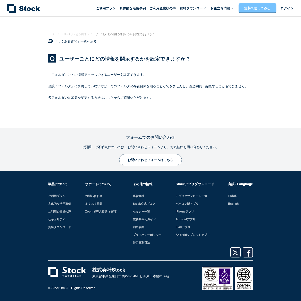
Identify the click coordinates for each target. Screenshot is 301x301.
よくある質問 (93, 203)
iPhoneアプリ (185, 211)
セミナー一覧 (141, 211)
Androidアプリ (186, 219)
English (233, 203)
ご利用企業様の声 (163, 8)
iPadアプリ (183, 227)
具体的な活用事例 (133, 8)
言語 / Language (240, 183)
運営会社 (138, 196)
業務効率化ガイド (144, 219)
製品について (58, 183)
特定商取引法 (141, 242)
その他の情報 (143, 183)
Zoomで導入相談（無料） (102, 211)
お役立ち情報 (220, 8)
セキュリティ (56, 219)
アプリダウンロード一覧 (191, 196)
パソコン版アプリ (187, 203)
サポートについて (98, 183)
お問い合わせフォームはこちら (150, 159)
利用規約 (138, 227)
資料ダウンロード (193, 8)
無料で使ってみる (257, 8)
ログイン (287, 8)
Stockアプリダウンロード (195, 183)
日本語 (232, 196)
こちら (109, 97)
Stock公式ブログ (144, 203)
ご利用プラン (106, 8)
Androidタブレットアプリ (193, 235)
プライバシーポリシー (147, 235)
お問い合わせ (93, 196)
